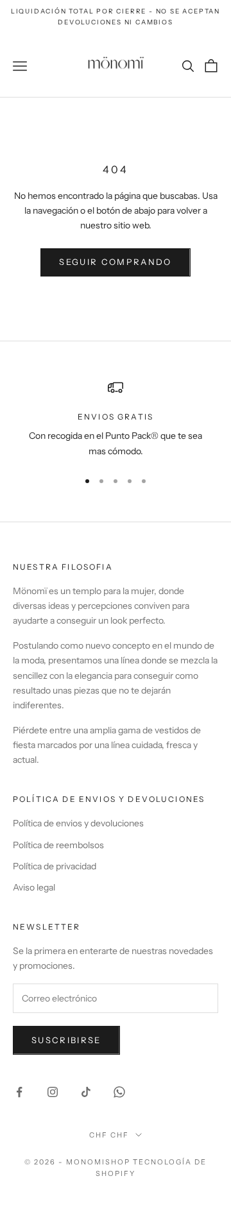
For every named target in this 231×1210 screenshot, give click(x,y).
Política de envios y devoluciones (78, 823)
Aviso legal (34, 887)
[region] (115, 419)
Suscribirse (66, 1040)
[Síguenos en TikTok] (86, 1092)
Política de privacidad (54, 866)
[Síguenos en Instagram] (52, 1092)
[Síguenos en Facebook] (19, 1092)
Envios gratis (115, 417)
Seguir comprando (115, 262)
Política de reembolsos (58, 845)
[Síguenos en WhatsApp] (119, 1092)
